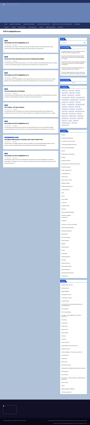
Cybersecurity (64, 176)
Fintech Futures (64, 342)
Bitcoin (64, 95)
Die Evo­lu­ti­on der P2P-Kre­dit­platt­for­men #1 (16, 155)
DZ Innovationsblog (65, 312)
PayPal (79, 113)
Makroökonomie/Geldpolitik (67, 227)
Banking (6, 56)
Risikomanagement (65, 256)
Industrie (77, 106)
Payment (65, 113)
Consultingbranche (65, 173)
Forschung (63, 202)
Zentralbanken (64, 276)
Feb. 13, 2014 (8, 125)
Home (5, 24)
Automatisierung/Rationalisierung (68, 144)
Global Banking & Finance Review (69, 345)
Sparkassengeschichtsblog (67, 388)
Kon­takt (6, 27)
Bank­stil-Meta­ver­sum (29, 24)
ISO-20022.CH (64, 355)
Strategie (80, 118)
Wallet (75, 120)
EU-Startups (64, 323)
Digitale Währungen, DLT (67, 186)
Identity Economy (65, 348)
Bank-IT (63, 150)
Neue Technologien (65, 237)
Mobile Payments (79, 111)
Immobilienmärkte (65, 205)
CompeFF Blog (64, 301)
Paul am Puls (64, 374)
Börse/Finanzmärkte (65, 167)
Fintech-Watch (64, 199)
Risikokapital (64, 253)
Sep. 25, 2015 (8, 61)
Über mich (60, 27)
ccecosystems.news (65, 294)
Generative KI (64, 217)
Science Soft (64, 382)
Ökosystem (65, 125)
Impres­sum (77, 24)
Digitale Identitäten (65, 183)
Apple (77, 90)
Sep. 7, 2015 (7, 77)
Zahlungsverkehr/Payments (67, 272)
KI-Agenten (63, 220)
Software (80, 116)
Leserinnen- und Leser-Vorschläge (69, 224)
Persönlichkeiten (65, 240)
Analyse (63, 134)
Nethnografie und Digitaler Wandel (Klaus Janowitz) (73, 368)
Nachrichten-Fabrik (65, 365)
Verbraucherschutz (65, 263)
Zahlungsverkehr (66, 122)
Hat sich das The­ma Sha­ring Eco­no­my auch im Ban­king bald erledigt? (24, 59)
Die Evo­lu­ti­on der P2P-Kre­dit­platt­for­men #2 (16, 123)
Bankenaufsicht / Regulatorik (67, 154)
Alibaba (64, 90)
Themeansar (23, 420)
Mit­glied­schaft (33, 27)
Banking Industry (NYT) (66, 284)
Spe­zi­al (41, 27)
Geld (64, 104)
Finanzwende (64, 332)
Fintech (6, 40)
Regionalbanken (65, 247)
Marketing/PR (64, 234)
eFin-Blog (63, 319)
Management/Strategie (66, 230)
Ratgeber (63, 243)
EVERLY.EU (64, 326)
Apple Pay (65, 92)
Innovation (65, 109)
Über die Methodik (50, 27)
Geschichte (70, 104)
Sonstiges (63, 259)
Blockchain (71, 95)
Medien (71, 111)
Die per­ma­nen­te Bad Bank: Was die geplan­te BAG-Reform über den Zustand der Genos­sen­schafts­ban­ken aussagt (72, 57)
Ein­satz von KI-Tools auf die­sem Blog (62, 24)
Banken (72, 92)
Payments (72, 113)
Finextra (63, 335)
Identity (71, 106)
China (78, 95)
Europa (82, 99)
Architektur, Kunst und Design (68, 141)
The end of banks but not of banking (14, 91)
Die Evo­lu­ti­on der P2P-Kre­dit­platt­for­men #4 (16, 75)
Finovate (63, 339)
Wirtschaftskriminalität (66, 266)
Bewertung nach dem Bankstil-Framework (70, 163)
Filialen (71, 102)
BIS (78, 92)
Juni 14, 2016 (8, 45)
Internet (72, 109)
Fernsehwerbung (65, 189)
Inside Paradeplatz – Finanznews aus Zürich (71, 352)
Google (64, 106)
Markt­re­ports (22, 27)
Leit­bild (14, 27)
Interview (79, 109)
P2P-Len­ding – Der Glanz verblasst (14, 107)
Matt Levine (64, 361)
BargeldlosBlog (64, 291)
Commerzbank (65, 97)
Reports (63, 250)
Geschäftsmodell (80, 104)
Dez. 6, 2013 (7, 141)
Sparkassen (65, 118)
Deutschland (65, 99)
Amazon (71, 90)
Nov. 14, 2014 (8, 109)
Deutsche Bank (80, 97)
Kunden (64, 111)
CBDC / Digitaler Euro (66, 170)
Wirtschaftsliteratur (65, 269)
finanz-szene (64, 329)
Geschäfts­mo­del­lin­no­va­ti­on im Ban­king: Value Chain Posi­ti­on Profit (23, 139)
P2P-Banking (64, 371)
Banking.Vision (64, 288)
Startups (73, 118)
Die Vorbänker (64, 308)
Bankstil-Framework (65, 160)
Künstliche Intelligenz (66, 215)
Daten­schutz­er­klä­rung (43, 24)
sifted (62, 385)
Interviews (63, 209)
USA (70, 120)
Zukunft (74, 122)
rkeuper (15, 45)
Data (73, 97)
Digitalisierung (74, 99)
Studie (64, 120)
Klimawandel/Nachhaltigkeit (67, 212)
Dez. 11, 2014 (8, 93)
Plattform (65, 116)
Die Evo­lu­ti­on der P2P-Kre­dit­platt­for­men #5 (16, 43)
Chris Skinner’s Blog (66, 297)
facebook (65, 102)
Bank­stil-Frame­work (15, 24)
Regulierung (72, 116)
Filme (62, 192)
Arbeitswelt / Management (9, 137)
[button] (86, 25)
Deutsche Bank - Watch (66, 180)
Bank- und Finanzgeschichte (67, 147)
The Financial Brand (66, 392)
